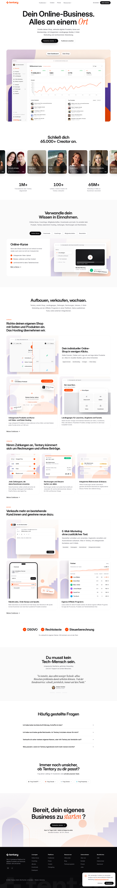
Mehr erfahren (15, 267)
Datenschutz (100, 861)
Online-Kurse (35, 233)
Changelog (51, 867)
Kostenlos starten (48, 41)
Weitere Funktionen (12, 431)
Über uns (83, 858)
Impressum (100, 864)
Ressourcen (67, 2)
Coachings (57, 233)
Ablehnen (100, 883)
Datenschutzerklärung (101, 879)
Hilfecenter (67, 858)
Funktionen (42, 2)
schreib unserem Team (71, 774)
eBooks (34, 864)
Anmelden (96, 2)
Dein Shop (66, 54)
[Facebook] (12, 868)
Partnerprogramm (69, 864)
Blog (65, 861)
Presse (83, 864)
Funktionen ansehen (67, 41)
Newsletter (82, 233)
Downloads (46, 233)
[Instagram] (8, 868)
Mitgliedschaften (70, 233)
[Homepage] (12, 3)
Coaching (34, 861)
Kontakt (83, 861)
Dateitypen (35, 870)
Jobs (82, 867)
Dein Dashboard (53, 54)
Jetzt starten (105, 2)
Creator (52, 2)
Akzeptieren (109, 883)
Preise (59, 2)
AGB (98, 858)
